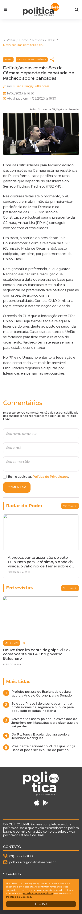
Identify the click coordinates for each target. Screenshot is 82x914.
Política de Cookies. (19, 896)
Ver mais (68, 505)
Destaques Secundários (31, 59)
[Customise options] (76, 9)
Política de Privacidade (50, 476)
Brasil (8, 59)
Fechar (41, 904)
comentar (17, 487)
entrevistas (12, 643)
